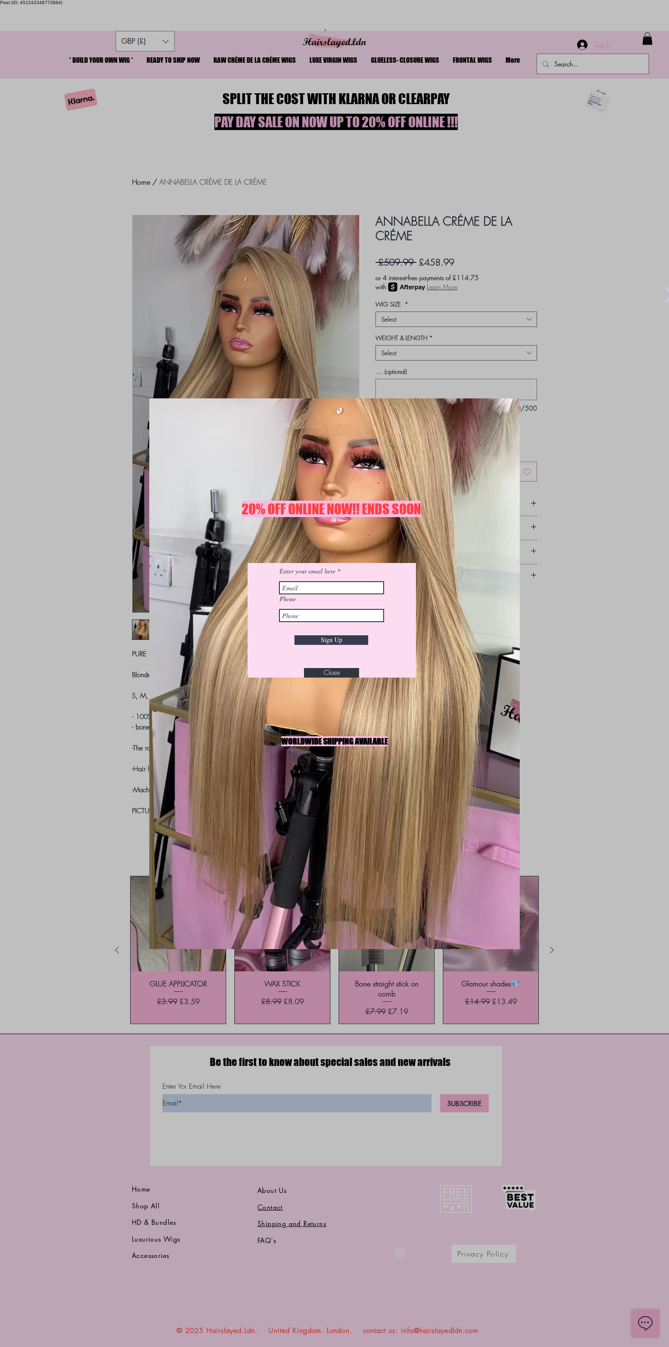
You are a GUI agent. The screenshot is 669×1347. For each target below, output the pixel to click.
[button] (331, 673)
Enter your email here (307, 571)
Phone (287, 599)
